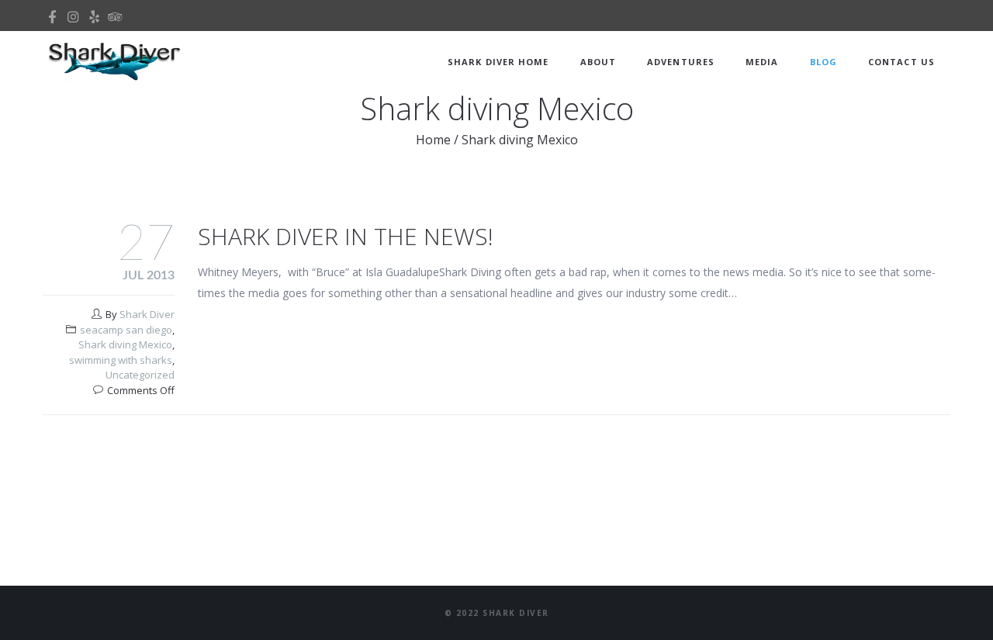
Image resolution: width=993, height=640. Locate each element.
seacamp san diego (126, 330)
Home (433, 139)
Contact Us (901, 61)
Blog (823, 61)
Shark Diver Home (498, 61)
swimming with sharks (120, 360)
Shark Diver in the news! (345, 236)
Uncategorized (140, 375)
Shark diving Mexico (125, 344)
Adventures (680, 61)
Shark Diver (147, 314)
